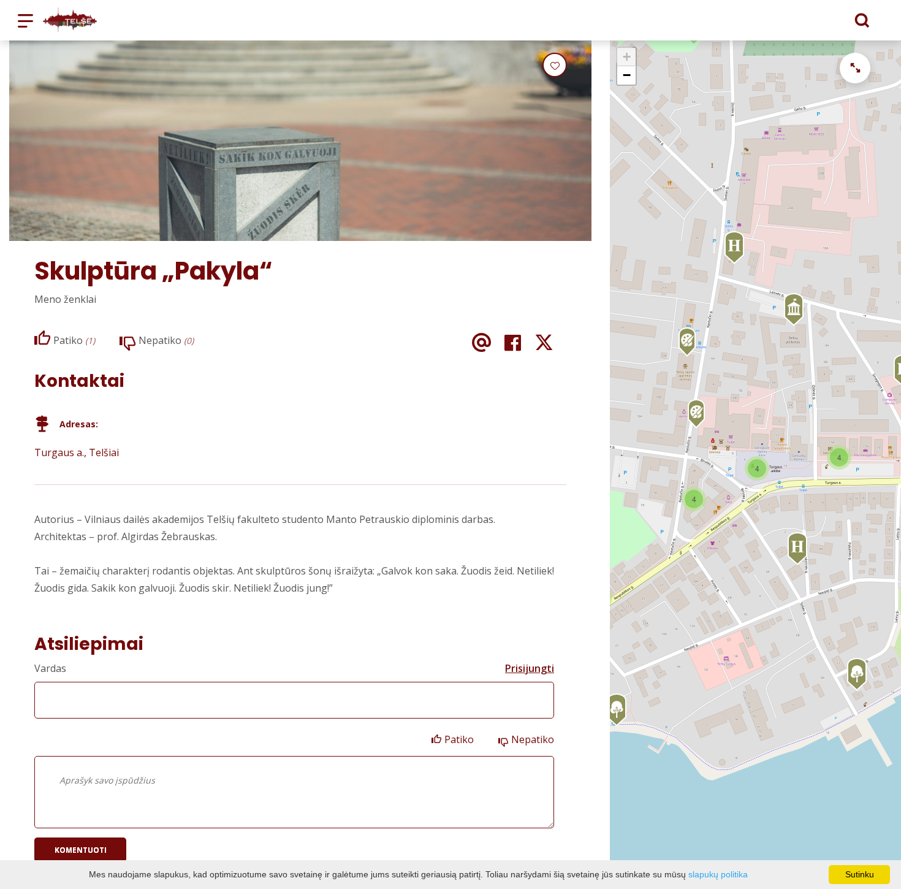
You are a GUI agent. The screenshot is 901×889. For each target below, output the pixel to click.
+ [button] (627, 56)
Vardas (50, 668)
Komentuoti (81, 850)
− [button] (627, 75)
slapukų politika (718, 874)
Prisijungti (529, 668)
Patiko (459, 739)
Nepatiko (532, 739)
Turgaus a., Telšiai (76, 452)
